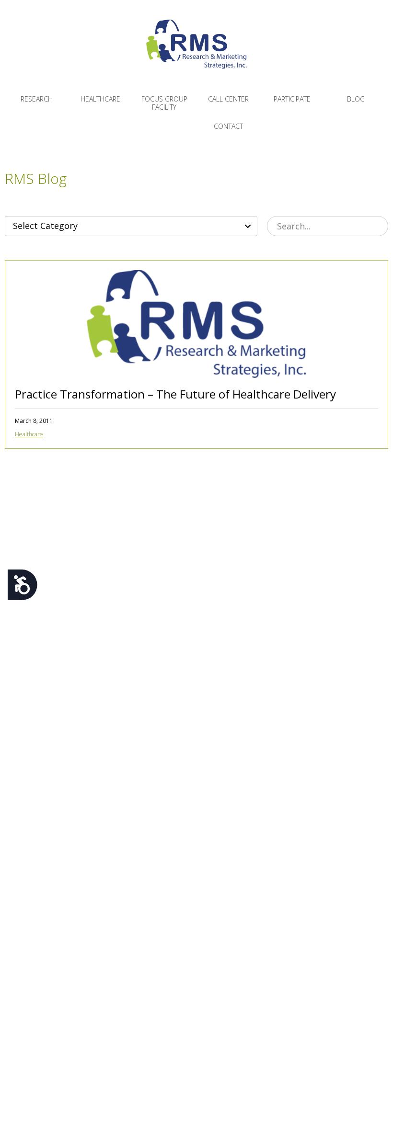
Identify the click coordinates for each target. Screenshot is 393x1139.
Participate (292, 98)
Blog (356, 98)
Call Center (228, 98)
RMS (196, 52)
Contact (228, 126)
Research (37, 98)
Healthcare (100, 98)
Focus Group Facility (164, 103)
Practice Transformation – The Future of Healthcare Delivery (175, 394)
